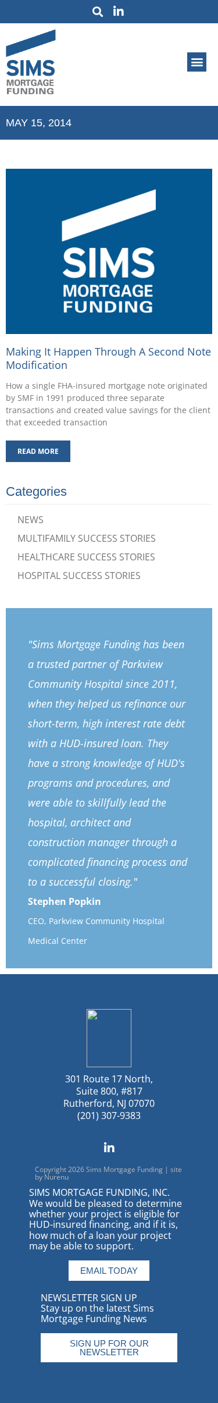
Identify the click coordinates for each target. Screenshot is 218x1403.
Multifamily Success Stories (86, 538)
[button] (97, 12)
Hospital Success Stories (79, 575)
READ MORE (38, 451)
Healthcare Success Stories (86, 556)
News (30, 519)
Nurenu (56, 1177)
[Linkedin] (118, 11)
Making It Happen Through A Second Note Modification (108, 358)
